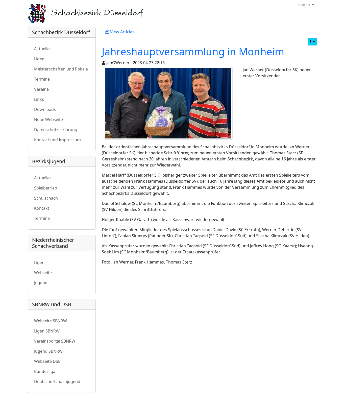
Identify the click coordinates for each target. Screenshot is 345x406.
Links (39, 99)
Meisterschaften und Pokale (61, 69)
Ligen (39, 59)
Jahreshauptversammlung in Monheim (193, 51)
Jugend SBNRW (48, 351)
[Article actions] (312, 41)
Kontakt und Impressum (57, 139)
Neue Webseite (48, 119)
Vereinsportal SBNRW (54, 341)
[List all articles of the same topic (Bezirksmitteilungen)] (168, 103)
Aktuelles (43, 49)
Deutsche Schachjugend (57, 381)
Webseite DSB (47, 361)
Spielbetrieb (45, 188)
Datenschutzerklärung (55, 129)
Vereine (41, 89)
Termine (42, 79)
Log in (304, 5)
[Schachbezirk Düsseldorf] (89, 13)
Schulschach (46, 198)
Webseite (43, 272)
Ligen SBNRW (47, 331)
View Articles (121, 32)
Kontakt (41, 208)
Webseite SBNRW (50, 321)
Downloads (45, 109)
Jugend (40, 282)
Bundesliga (44, 371)
